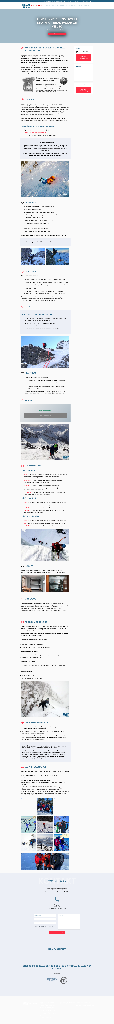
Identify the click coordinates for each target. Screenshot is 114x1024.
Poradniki (81, 6)
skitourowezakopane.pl (36, 478)
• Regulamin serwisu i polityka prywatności (85, 1004)
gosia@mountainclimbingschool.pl (54, 1)
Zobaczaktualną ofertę (83, 57)
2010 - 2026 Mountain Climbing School (44, 1021)
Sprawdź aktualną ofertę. (57, 34)
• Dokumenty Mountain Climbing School (85, 1005)
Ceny (75, 6)
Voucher (70, 6)
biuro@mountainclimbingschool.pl (31, 777)
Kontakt (86, 6)
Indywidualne (63, 6)
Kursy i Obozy (50, 6)
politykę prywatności (45, 926)
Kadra (57, 6)
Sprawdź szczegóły (46, 758)
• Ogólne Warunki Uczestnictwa (83, 1002)
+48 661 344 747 (69, 1)
